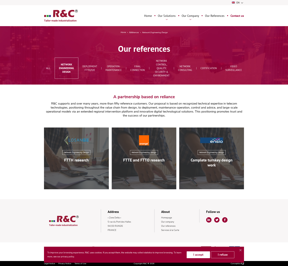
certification (208, 68)
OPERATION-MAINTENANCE (114, 68)
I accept (198, 255)
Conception (236, 263)
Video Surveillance (233, 68)
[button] (76, 158)
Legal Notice (49, 263)
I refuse (223, 255)
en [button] (238, 2)
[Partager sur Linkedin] (209, 220)
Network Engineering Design (66, 68)
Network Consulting (185, 68)
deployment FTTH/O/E (89, 68)
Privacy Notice (64, 263)
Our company (167, 221)
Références (134, 32)
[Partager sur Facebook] (225, 220)
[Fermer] (240, 250)
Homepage (166, 217)
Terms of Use (80, 263)
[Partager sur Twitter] (217, 220)
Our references (168, 226)
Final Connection (137, 68)
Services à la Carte (170, 230)
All (48, 68)
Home (123, 32)
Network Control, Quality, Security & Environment (161, 68)
